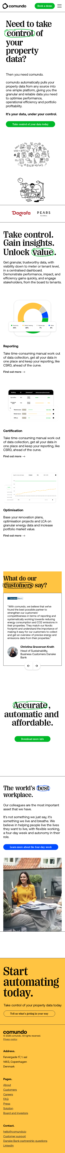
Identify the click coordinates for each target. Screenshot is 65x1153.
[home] (14, 6)
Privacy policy (10, 1039)
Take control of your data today (30, 124)
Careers (8, 1094)
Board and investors (15, 1113)
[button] (58, 6)
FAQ (5, 1098)
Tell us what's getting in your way (29, 1013)
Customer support (14, 1136)
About (7, 1084)
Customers (10, 1089)
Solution (8, 1108)
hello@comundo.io (14, 1131)
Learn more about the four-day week (31, 847)
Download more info (32, 739)
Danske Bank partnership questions (25, 1140)
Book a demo (44, 6)
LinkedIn (8, 1145)
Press (6, 1103)
